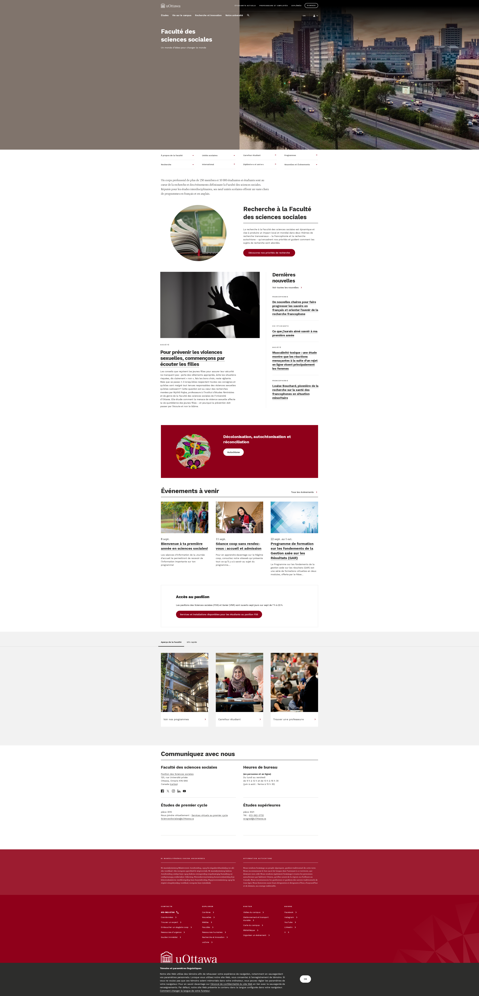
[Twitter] (167, 791)
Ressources (171, 932)
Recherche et (213, 937)
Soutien (169, 937)
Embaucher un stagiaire (174, 927)
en (304, 16)
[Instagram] (173, 791)
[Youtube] (184, 791)
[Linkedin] (178, 791)
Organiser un (254, 935)
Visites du (251, 912)
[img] (170, 5)
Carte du (251, 925)
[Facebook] (162, 791)
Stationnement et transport (255, 918)
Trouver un (169, 922)
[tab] (171, 644)
